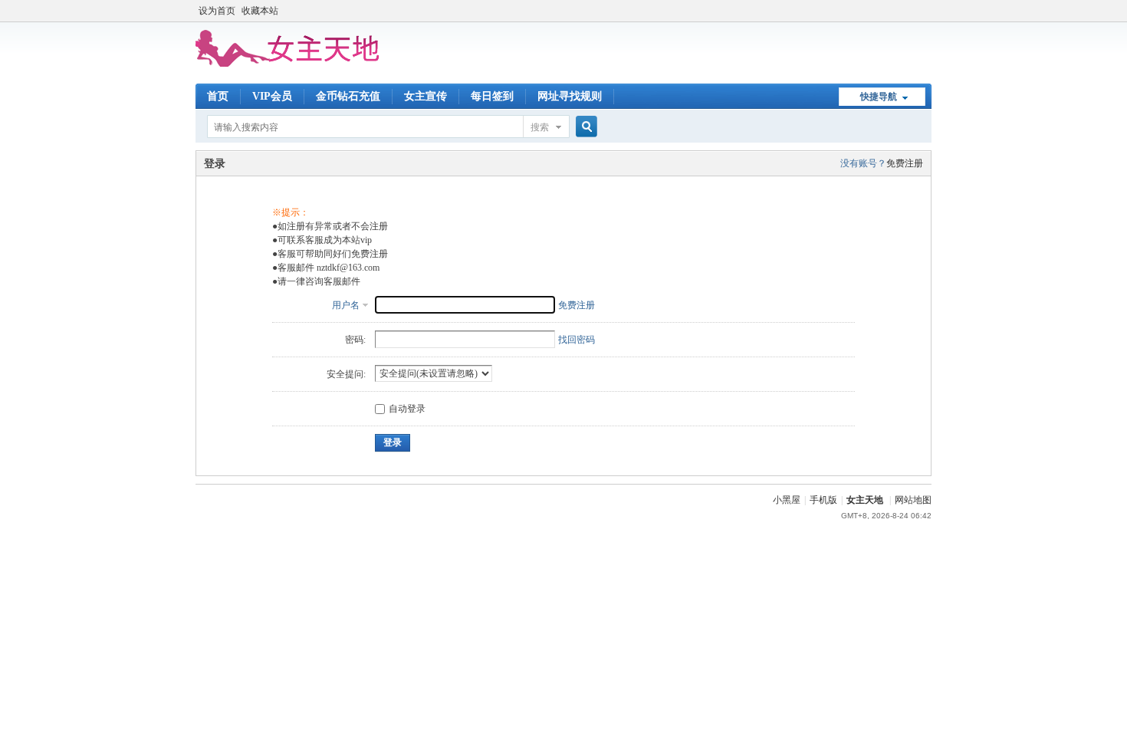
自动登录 (407, 408)
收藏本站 (260, 10)
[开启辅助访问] (928, 11)
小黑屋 (786, 500)
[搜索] (584, 127)
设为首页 (217, 10)
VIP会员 (272, 96)
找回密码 (576, 339)
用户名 (346, 305)
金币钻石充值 (348, 96)
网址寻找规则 (569, 96)
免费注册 (904, 163)
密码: (355, 339)
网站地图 (913, 500)
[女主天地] (288, 63)
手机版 (823, 500)
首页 (217, 96)
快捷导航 (878, 96)
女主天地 (864, 500)
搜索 (540, 127)
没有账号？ (863, 163)
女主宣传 (425, 96)
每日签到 (492, 96)
